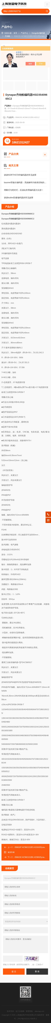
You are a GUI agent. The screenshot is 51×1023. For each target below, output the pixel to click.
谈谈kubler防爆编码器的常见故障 (18, 198)
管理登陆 (29, 1011)
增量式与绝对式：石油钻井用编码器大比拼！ (24, 190)
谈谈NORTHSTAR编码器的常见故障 (20, 175)
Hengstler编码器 (38, 33)
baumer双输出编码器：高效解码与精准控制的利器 (25, 182)
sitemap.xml (39, 1011)
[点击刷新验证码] (31, 958)
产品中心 (24, 33)
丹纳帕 (7, 36)
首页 (15, 33)
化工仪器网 (20, 1011)
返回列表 (11, 852)
